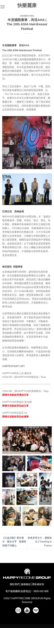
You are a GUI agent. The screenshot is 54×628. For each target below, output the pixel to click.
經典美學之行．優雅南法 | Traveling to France (40, 542)
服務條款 (26, 584)
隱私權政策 (38, 584)
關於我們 (15, 584)
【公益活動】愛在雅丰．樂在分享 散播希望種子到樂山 (14, 542)
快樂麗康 (27, 5)
